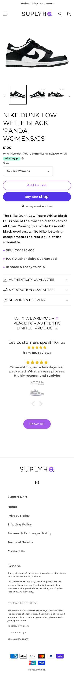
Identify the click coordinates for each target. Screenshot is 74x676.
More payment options (37, 206)
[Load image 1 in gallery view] (17, 94)
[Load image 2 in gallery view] (37, 94)
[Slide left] (4, 96)
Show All (37, 424)
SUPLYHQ (41, 670)
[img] (37, 347)
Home (12, 507)
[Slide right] (70, 96)
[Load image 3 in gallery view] (56, 94)
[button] (5, 14)
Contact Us (16, 551)
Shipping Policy (20, 524)
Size (6, 163)
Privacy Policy (19, 515)
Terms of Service (20, 542)
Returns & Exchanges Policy (29, 533)
